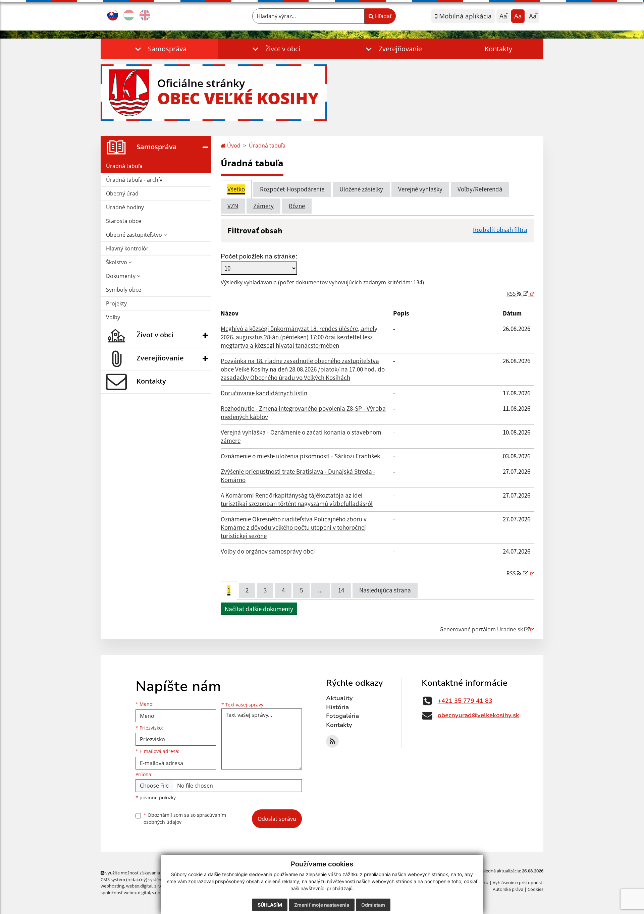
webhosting (112, 886)
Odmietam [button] (373, 905)
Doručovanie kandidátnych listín (264, 393)
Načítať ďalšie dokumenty (259, 609)
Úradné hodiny (125, 207)
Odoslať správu (277, 818)
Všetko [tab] (236, 189)
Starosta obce (123, 221)
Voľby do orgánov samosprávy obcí (268, 551)
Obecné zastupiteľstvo (134, 234)
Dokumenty (121, 276)
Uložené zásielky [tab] (361, 189)
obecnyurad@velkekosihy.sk (478, 715)
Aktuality (339, 698)
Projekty (116, 303)
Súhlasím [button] (270, 905)
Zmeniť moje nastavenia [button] (321, 905)
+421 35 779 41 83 (465, 701)
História (337, 707)
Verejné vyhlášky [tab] (420, 189)
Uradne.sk (510, 629)
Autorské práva (508, 889)
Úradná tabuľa (124, 166)
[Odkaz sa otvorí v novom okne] (332, 741)
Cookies (535, 889)
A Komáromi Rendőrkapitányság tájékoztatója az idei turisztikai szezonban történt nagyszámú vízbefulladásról (297, 499)
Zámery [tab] (263, 206)
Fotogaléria (342, 716)
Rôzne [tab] (297, 206)
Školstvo (117, 262)
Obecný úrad (122, 193)
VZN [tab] (232, 206)
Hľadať (383, 16)
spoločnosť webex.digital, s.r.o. (131, 893)
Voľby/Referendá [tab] (480, 189)
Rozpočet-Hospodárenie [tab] (292, 189)
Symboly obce (123, 289)
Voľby (113, 317)
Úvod (233, 145)
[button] (159, 49)
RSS (511, 293)
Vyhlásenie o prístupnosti (518, 882)
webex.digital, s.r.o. (145, 886)
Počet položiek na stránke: (259, 255)
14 (341, 590)
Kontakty (498, 48)
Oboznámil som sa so (185, 818)
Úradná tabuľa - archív (134, 179)
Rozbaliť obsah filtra (500, 230)
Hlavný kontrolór (127, 248)
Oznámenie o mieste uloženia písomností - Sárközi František (300, 456)
